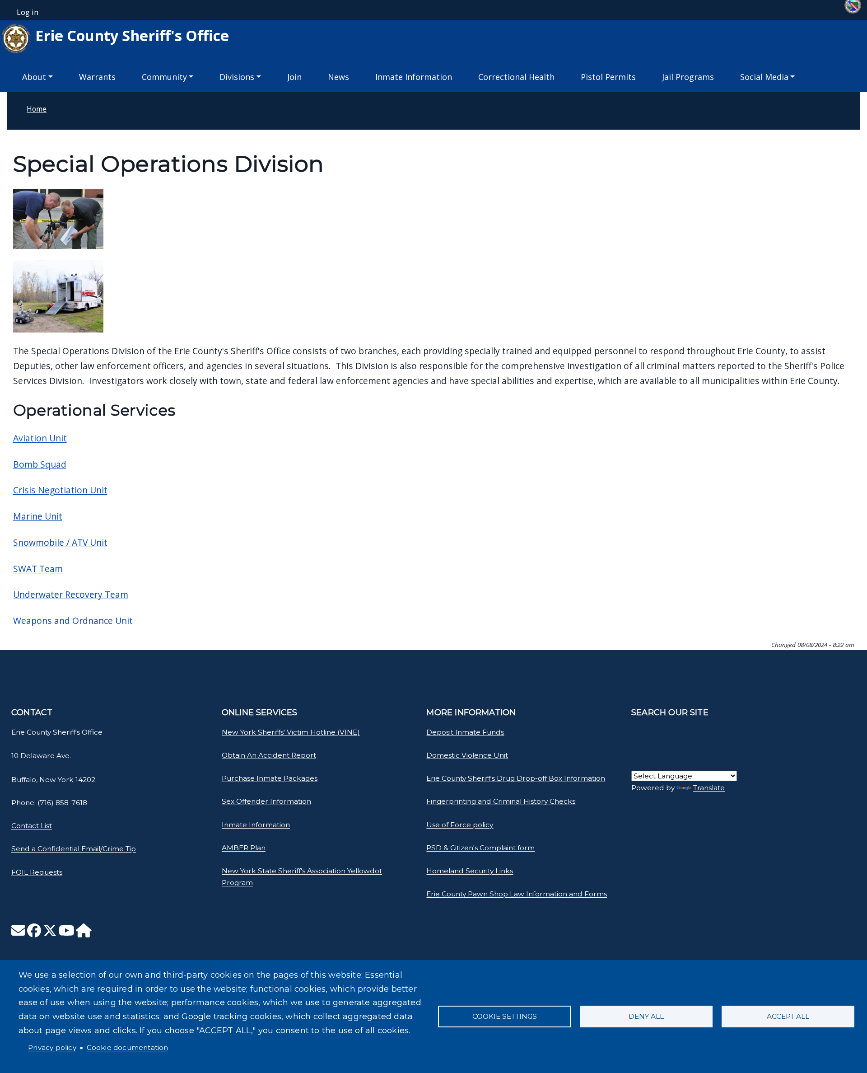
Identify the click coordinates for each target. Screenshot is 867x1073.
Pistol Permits (608, 76)
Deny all (646, 1016)
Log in (27, 12)
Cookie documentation (127, 1047)
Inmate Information (413, 76)
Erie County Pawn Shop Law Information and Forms (516, 894)
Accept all (788, 1016)
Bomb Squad (39, 464)
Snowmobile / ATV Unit (60, 542)
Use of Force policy (459, 824)
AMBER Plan (244, 847)
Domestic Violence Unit (467, 755)
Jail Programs (688, 76)
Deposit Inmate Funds (465, 732)
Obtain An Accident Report (269, 755)
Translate (709, 787)
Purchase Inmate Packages (269, 778)
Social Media (764, 76)
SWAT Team (38, 568)
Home (37, 109)
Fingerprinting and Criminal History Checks (500, 801)
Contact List (31, 825)
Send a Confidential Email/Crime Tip (73, 848)
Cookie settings (504, 1016)
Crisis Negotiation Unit (60, 490)
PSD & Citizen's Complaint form (480, 847)
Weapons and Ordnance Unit (73, 620)
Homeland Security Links (469, 871)
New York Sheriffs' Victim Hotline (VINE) (291, 732)
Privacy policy (52, 1047)
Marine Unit (37, 516)
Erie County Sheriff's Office (130, 35)
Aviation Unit (40, 438)
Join (294, 76)
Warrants (97, 76)
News (338, 76)
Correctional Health (516, 76)
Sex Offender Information (266, 801)
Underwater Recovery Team (70, 594)
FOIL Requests (36, 872)
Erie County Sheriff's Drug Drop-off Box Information (515, 778)
